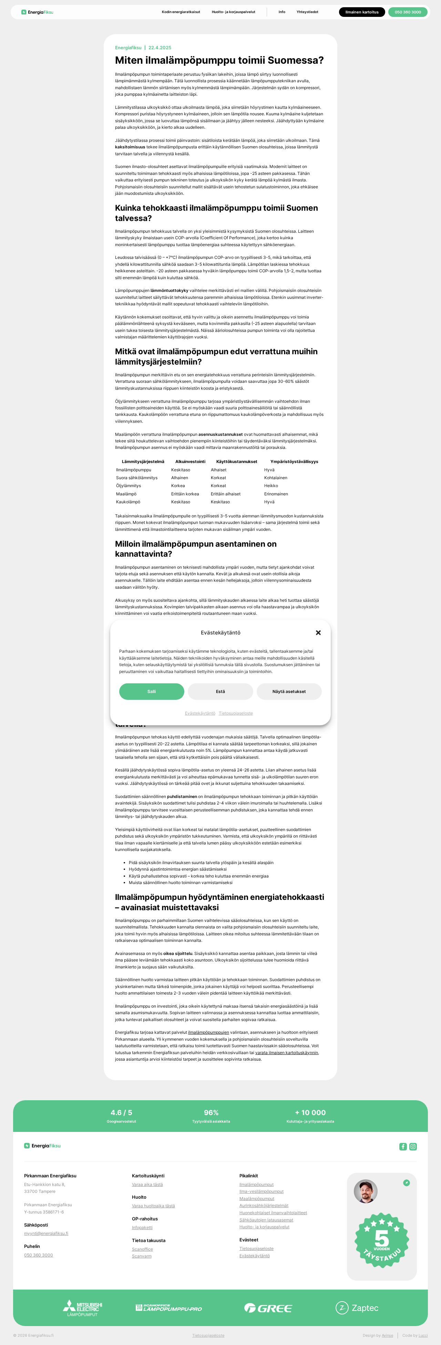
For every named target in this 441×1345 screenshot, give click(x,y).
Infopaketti (142, 1227)
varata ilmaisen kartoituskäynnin (286, 1052)
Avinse (387, 1335)
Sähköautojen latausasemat (266, 1219)
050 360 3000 (408, 12)
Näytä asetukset (289, 691)
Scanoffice (142, 1249)
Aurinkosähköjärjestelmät (263, 1205)
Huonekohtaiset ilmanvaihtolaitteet (273, 1212)
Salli (151, 691)
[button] (318, 632)
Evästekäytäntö (200, 713)
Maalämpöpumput (256, 1198)
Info (282, 12)
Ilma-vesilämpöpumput (261, 1191)
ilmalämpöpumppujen (208, 1032)
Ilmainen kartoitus (362, 12)
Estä (220, 691)
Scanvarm (142, 1256)
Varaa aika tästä (147, 1184)
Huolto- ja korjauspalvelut (233, 12)
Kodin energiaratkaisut (181, 12)
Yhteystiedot (307, 12)
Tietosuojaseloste (236, 713)
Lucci (423, 1335)
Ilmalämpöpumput (256, 1184)
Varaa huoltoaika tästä (153, 1205)
